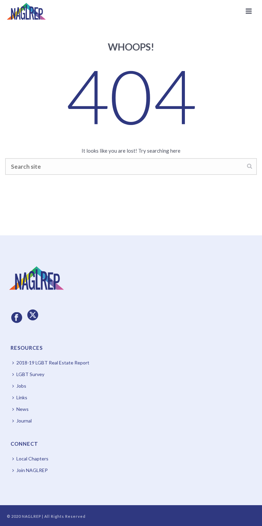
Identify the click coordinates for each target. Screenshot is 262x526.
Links (21, 397)
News (22, 409)
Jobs (21, 386)
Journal (24, 421)
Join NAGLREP (32, 470)
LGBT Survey (30, 374)
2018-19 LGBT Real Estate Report (52, 362)
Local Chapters (32, 458)
